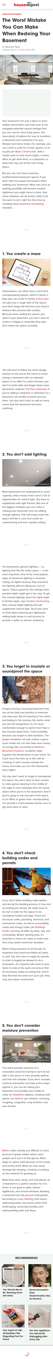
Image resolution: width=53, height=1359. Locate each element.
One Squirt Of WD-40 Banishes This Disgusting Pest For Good (13, 1335)
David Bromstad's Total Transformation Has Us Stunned (39, 1294)
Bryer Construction (25, 151)
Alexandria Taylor (12, 46)
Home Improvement (11, 14)
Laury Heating (25, 1199)
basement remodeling (31, 204)
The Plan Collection (36, 389)
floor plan (43, 299)
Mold (5, 1150)
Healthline (18, 1094)
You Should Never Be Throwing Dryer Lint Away (12, 1293)
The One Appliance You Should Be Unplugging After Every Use (39, 1335)
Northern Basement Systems (23, 749)
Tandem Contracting (37, 601)
